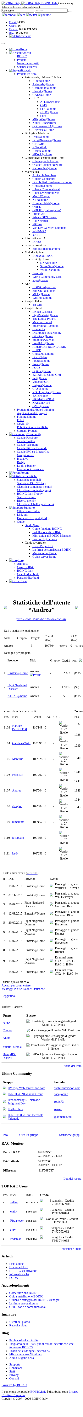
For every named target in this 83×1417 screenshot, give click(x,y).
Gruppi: (13, 25)
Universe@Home (43, 129)
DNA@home (48, 262)
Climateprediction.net (45, 161)
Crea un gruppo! (29, 1135)
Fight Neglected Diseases (17, 687)
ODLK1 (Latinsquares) (46, 210)
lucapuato (18, 837)
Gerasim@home (42, 185)
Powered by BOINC (14, 1385)
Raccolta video (18, 1325)
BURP (36, 350)
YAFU (36, 234)
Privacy (14, 1375)
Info (5, 1135)
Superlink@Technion (45, 325)
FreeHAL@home (43, 343)
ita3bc (6, 1023)
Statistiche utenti (71, 1248)
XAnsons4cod (41, 402)
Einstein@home (42, 91)
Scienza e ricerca (27, 66)
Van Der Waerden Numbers (49, 227)
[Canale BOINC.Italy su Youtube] (21, 15)
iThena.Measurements (45, 192)
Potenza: (13, 29)
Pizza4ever (17, 1220)
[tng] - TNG (15, 1109)
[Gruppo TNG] (4, 1109)
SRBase (37, 224)
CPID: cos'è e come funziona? (27, 1307)
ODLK (36, 206)
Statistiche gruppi (69, 1135)
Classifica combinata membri (34, 486)
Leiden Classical (42, 311)
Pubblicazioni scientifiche (32, 427)
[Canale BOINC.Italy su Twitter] (31, 15)
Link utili (22, 514)
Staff (12, 1371)
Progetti (21, 59)
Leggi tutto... (9, 996)
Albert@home (41, 80)
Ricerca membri (26, 500)
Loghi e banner (26, 465)
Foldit (20, 420)
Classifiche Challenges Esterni (35, 504)
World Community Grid (47, 276)
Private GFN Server (44, 217)
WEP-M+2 (39, 231)
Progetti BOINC (27, 73)
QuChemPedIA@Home (47, 126)
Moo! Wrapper (41, 196)
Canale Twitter (26, 441)
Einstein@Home (18, 673)
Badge (21, 462)
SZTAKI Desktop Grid (46, 374)
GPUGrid (38, 143)
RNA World (39, 147)
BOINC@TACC (42, 255)
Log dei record (72, 1178)
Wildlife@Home (50, 269)
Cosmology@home (44, 87)
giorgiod (17, 806)
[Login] (69, 11)
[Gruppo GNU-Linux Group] (4, 1094)
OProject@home (42, 336)
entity (13, 1211)
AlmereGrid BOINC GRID (49, 346)
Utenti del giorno (19, 1322)
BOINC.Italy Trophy (30, 493)
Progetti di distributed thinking (35, 409)
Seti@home (39, 378)
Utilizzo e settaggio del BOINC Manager (34, 1300)
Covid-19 (23, 423)
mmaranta (18, 822)
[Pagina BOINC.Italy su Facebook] (9, 15)
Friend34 (17, 774)
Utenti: (13, 22)
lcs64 (15, 853)
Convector (38, 329)
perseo (58, 1109)
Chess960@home (43, 353)
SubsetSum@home (52, 266)
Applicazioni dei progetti (32, 413)
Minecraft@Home (43, 290)
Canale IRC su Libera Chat (33, 451)
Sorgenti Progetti (27, 430)
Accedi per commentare (16, 985)
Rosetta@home (41, 150)
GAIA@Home (41, 94)
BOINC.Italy (25, 570)
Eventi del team (72, 1066)
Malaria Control (42, 322)
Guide (21, 521)
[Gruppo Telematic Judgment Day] (4, 1101)
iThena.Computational (46, 189)
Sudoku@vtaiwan (43, 339)
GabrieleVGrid (21, 743)
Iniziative (22, 458)
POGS (36, 367)
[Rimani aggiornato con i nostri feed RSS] (44, 15)
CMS (43, 105)
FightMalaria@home (45, 315)
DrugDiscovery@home (46, 140)
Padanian (15, 1239)
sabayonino (61, 1094)
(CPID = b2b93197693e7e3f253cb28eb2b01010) (41, 619)
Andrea (16, 790)
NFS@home (40, 199)
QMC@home (40, 406)
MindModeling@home (46, 248)
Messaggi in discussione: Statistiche (23, 989)
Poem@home (40, 364)
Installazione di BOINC (46, 532)
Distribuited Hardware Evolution (52, 182)
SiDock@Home (42, 154)
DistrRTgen (39, 357)
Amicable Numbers (44, 175)
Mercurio (17, 759)
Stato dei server (26, 497)
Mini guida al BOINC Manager (51, 535)
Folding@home (26, 416)
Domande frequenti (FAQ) (33, 518)
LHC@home (48, 108)
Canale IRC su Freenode (32, 448)
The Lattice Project (44, 318)
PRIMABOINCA (43, 399)
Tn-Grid (37, 304)
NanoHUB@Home (44, 122)
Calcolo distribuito (28, 574)
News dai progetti (28, 63)
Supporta (14, 1364)
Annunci (22, 563)
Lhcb (43, 115)
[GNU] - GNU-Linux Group (25, 1094)
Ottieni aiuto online (28, 511)
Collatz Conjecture (43, 178)
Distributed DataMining (46, 332)
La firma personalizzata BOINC (51, 549)
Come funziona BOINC (47, 528)
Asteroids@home (43, 84)
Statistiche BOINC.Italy (31, 483)
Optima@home (41, 371)
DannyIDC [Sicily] (9, 1056)
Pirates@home (41, 360)
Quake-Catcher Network (47, 164)
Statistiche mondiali (29, 479)
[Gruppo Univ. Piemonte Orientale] (4, 1117)
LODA (36, 241)
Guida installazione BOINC (26, 1296)
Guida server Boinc (44, 556)
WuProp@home (42, 297)
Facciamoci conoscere (30, 469)
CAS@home (40, 388)
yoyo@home (40, 280)
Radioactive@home (44, 168)
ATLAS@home (50, 101)
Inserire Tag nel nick (44, 539)
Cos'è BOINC (25, 567)
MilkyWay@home (43, 119)
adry (13, 1229)
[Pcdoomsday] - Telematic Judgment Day (24, 1101)
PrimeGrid (38, 213)
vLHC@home (49, 112)
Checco (7, 1030)
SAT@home (40, 395)
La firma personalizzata (23, 1303)
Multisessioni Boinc (44, 553)
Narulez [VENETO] (19, 727)
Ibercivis (37, 273)
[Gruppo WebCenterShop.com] (4, 1088)
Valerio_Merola (12, 1046)
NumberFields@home (45, 203)
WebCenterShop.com (67, 1088)
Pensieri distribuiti (28, 577)
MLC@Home (41, 294)
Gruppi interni (25, 455)
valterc (14, 1202)
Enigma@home (42, 385)
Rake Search (40, 220)
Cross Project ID (42, 546)
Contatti (14, 1378)
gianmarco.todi (63, 1116)
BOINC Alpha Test (44, 287)
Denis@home (40, 136)
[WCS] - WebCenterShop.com (26, 1088)
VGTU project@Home (46, 392)
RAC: (12, 32)
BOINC (22, 56)
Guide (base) (32, 525)
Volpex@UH (40, 381)
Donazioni (15, 1368)
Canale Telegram (27, 444)
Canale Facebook (27, 437)
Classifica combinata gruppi (34, 490)
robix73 (59, 1101)
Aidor (6, 1037)
